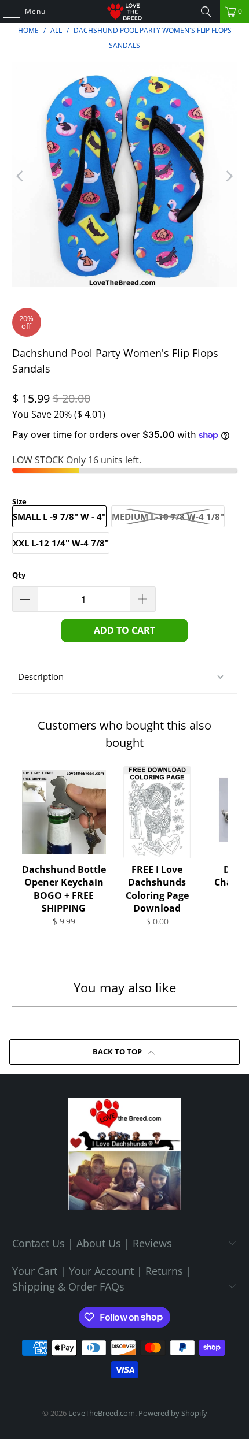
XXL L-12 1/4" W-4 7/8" (61, 543)
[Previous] (21, 176)
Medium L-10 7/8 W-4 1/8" (168, 516)
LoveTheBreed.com (101, 1413)
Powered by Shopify (172, 1413)
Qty (18, 575)
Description (41, 676)
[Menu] (6, 11)
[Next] (228, 176)
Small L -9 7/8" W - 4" (59, 516)
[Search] (206, 11)
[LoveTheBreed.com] (125, 11)
